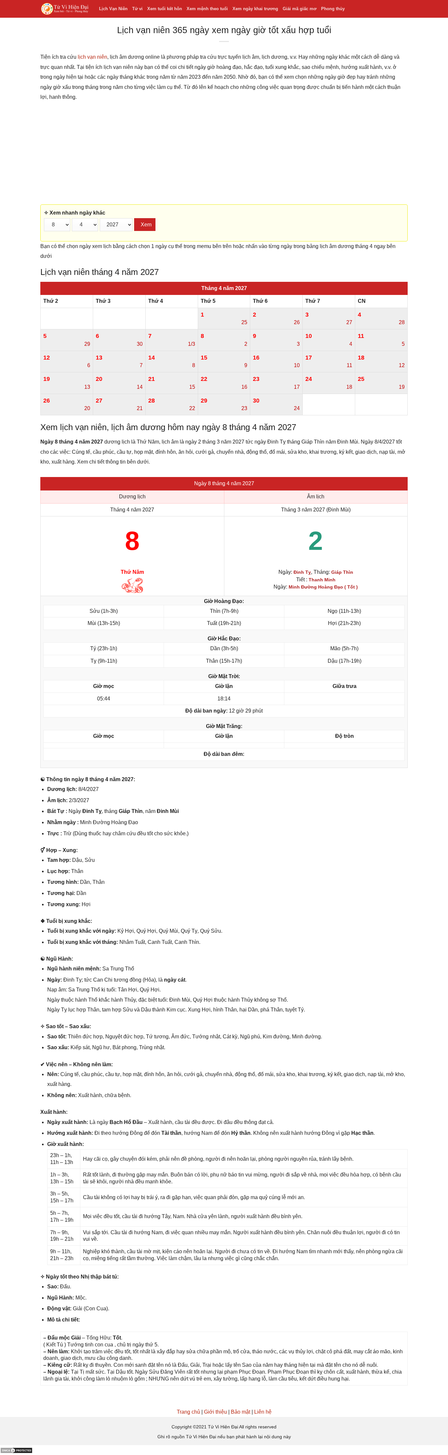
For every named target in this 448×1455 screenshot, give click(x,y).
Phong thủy (333, 8)
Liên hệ (263, 1412)
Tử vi (137, 8)
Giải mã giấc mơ (299, 8)
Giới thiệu (215, 1412)
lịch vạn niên (92, 57)
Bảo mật (240, 1412)
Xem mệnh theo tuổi (207, 8)
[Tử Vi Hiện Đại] (64, 9)
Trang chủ (188, 1412)
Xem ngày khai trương (255, 8)
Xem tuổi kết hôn (164, 8)
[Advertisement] (224, 153)
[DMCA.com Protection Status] (16, 1450)
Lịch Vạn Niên (113, 8)
